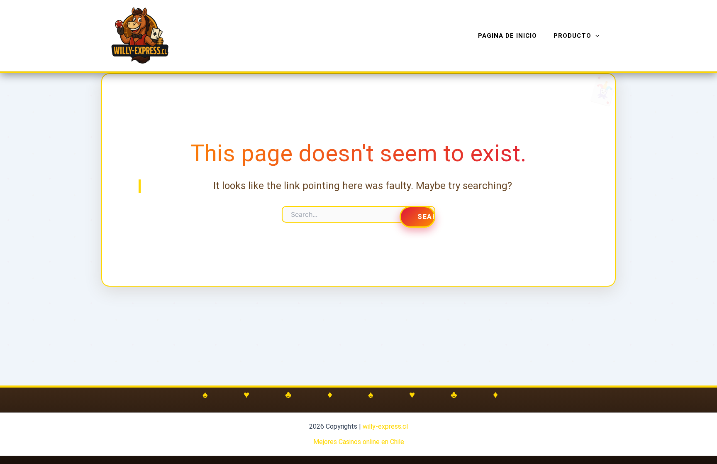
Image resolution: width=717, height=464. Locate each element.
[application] (595, 35)
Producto (572, 35)
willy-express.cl (385, 426)
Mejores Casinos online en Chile (358, 442)
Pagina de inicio (507, 35)
